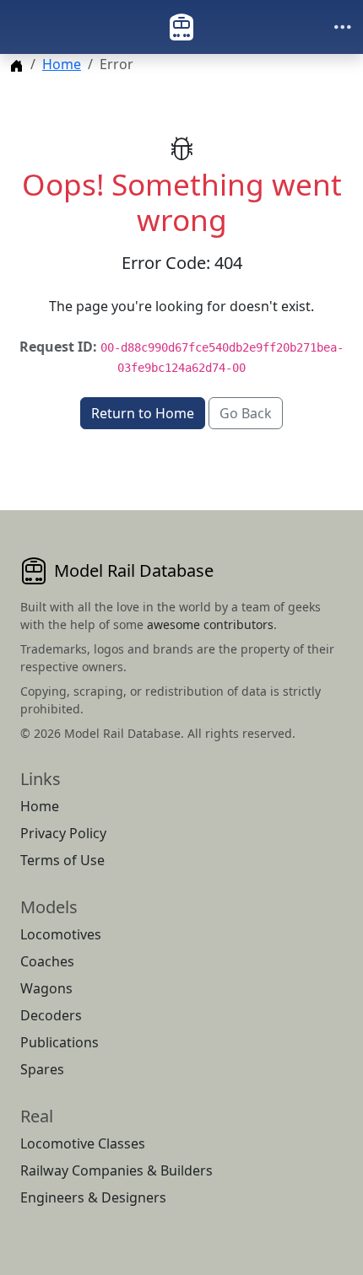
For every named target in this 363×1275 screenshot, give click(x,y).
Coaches (47, 961)
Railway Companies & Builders (116, 1170)
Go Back (245, 413)
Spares (42, 1069)
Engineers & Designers (93, 1197)
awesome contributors (210, 624)
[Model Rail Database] (181, 27)
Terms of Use (62, 860)
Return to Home (142, 413)
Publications (59, 1042)
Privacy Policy (63, 833)
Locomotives (60, 934)
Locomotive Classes (82, 1143)
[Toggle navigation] (343, 27)
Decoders (51, 1015)
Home (61, 64)
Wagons (46, 988)
